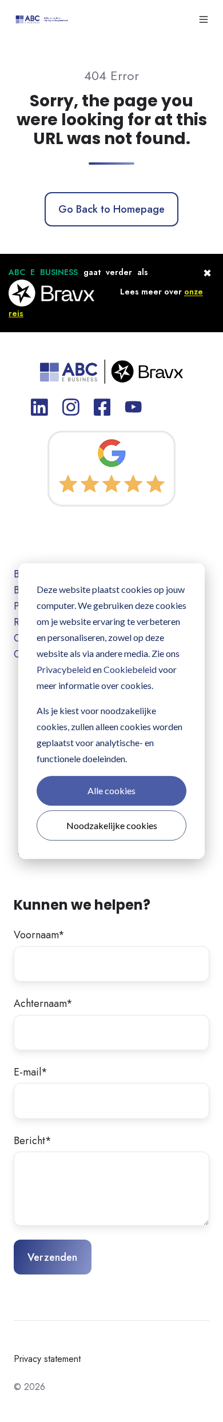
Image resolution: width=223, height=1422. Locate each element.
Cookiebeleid (130, 669)
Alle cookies (111, 790)
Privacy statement (47, 1358)
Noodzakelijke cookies (111, 825)
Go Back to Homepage (111, 209)
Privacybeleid (64, 669)
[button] (203, 19)
